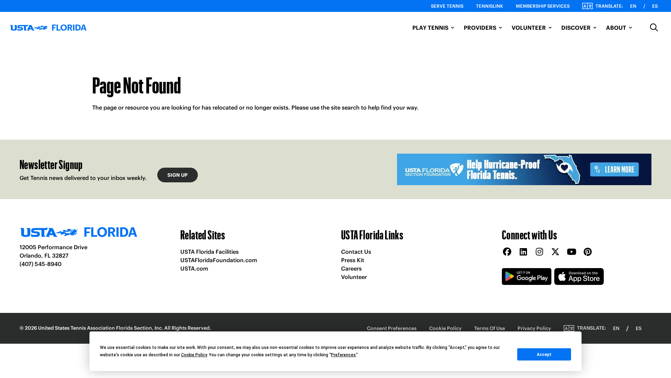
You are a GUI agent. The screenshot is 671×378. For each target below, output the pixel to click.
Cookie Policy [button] (194, 354)
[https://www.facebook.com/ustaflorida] (507, 252)
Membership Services (543, 6)
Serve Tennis (447, 6)
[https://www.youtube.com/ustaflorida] (571, 252)
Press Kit (352, 260)
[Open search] (654, 28)
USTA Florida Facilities (209, 251)
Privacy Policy (534, 328)
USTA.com (194, 268)
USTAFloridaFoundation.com (218, 260)
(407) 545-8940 (41, 263)
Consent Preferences (392, 328)
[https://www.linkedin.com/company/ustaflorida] (523, 252)
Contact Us (356, 251)
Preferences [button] (343, 354)
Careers (351, 268)
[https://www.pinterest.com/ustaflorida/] (587, 252)
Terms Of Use (489, 328)
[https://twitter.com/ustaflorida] (555, 252)
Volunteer (354, 276)
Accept (544, 354)
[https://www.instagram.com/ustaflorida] (539, 252)
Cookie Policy (445, 328)
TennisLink (489, 6)
